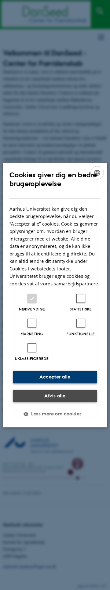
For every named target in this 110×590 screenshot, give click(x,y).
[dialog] (55, 295)
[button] (55, 414)
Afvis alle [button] (54, 396)
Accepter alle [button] (54, 377)
